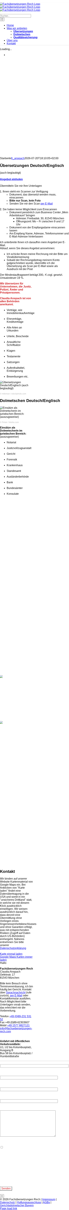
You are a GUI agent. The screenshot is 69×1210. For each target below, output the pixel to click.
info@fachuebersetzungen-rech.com (24, 1181)
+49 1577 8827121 (18, 1025)
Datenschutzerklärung (13, 948)
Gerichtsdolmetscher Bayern (17, 1205)
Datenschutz (7, 1202)
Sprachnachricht (15, 992)
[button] (11, 179)
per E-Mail (47, 203)
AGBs (46, 1202)
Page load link (8, 1208)
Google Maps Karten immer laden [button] (16, 958)
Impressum (48, 1199)
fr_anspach (17, 158)
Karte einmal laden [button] (11, 953)
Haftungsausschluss (29, 1202)
